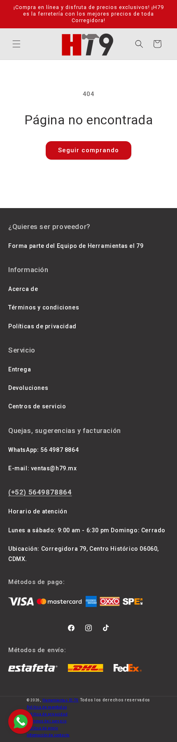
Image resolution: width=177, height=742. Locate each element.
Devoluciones (28, 388)
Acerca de (23, 289)
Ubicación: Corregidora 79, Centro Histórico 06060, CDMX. (83, 553)
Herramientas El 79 (60, 700)
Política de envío (42, 728)
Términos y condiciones (43, 307)
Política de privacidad (47, 714)
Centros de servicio (37, 406)
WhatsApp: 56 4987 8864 (43, 450)
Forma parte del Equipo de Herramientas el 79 (75, 246)
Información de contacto (48, 735)
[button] (16, 44)
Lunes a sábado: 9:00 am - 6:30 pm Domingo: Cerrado (86, 530)
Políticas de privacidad (42, 326)
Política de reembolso (47, 707)
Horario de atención (37, 511)
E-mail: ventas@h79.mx (42, 468)
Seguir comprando (88, 150)
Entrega (19, 369)
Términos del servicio (47, 721)
